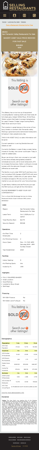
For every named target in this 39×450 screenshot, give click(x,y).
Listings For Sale (14, 22)
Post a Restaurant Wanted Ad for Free (19, 25)
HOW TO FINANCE (12, 439)
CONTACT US (23, 442)
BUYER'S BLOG (16, 442)
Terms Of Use (16, 446)
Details (23, 22)
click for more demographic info (13, 392)
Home (4, 22)
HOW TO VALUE (27, 437)
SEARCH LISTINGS (12, 437)
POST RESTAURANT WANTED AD (23, 439)
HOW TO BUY (20, 437)
